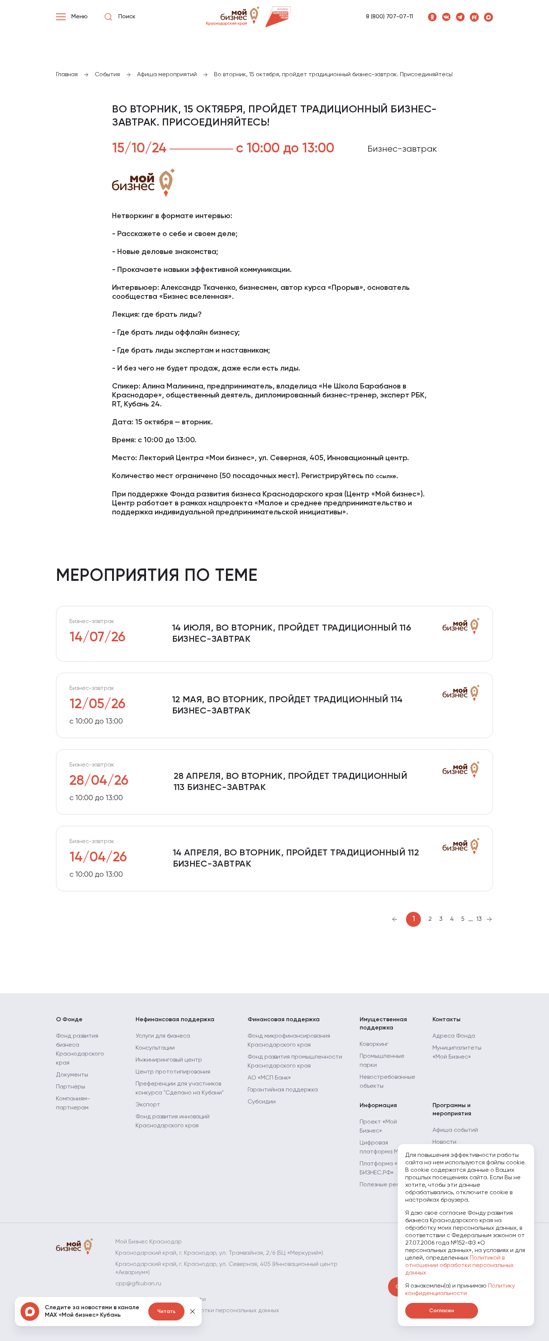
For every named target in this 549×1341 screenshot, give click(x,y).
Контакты (446, 1020)
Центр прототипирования (173, 1072)
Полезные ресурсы (386, 1185)
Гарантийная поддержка (283, 1090)
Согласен (441, 1310)
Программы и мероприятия (451, 1110)
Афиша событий (455, 1130)
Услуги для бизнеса (163, 1036)
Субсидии (262, 1102)
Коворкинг (374, 1044)
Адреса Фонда (453, 1036)
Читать (166, 1311)
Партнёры (70, 1087)
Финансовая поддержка (284, 1020)
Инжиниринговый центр (169, 1060)
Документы (72, 1075)
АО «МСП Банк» (269, 1078)
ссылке (386, 477)
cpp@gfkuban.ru (138, 1284)
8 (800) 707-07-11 (389, 17)
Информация (378, 1106)
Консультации (155, 1048)
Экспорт (148, 1105)
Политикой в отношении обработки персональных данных (459, 1265)
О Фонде (69, 1020)
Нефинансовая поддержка (175, 1020)
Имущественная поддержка (383, 1024)
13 (479, 919)
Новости (444, 1142)
